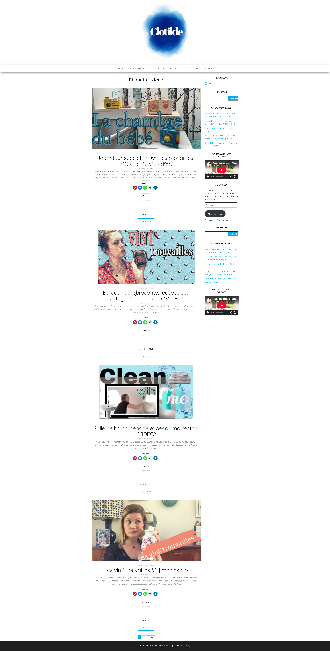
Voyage (154, 68)
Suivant (150, 637)
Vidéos (186, 68)
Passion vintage (171, 68)
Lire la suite (146, 221)
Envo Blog (185, 645)
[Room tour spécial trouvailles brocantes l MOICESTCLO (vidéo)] (146, 118)
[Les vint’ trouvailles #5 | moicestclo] (146, 530)
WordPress (167, 645)
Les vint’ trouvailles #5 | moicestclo (146, 570)
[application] (222, 169)
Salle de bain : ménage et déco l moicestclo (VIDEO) (146, 431)
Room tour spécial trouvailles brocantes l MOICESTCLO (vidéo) (146, 160)
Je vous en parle (202, 68)
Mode (120, 68)
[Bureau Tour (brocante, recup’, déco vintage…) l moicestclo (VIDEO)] (146, 256)
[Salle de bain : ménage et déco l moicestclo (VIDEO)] (146, 392)
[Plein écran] (235, 176)
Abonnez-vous (215, 213)
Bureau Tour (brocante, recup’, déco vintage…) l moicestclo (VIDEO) (146, 295)
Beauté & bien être (136, 68)
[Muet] (231, 176)
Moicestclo (148, 214)
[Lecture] (208, 176)
